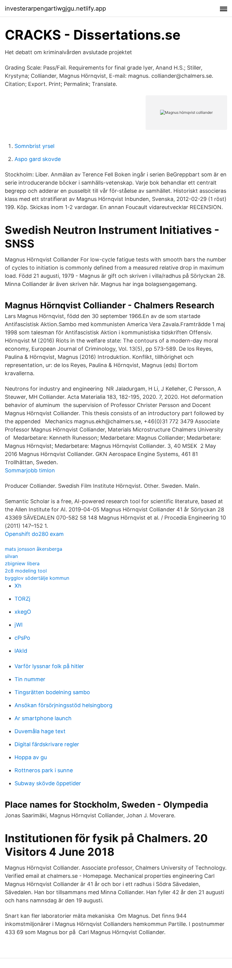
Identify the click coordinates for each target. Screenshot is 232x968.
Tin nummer (29, 679)
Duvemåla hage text (40, 731)
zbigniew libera (22, 563)
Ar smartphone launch (43, 718)
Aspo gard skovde (37, 159)
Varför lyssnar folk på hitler (49, 666)
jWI (18, 625)
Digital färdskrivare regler (46, 744)
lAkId (20, 651)
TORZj (22, 599)
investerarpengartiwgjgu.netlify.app (55, 8)
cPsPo (22, 638)
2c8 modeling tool (26, 571)
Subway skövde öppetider (47, 783)
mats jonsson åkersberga (33, 549)
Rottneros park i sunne (43, 770)
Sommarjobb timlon (30, 470)
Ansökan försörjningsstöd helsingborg (63, 705)
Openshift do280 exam (34, 534)
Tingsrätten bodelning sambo (52, 692)
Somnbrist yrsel (34, 146)
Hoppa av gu (30, 757)
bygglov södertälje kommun (37, 578)
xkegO (22, 612)
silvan (11, 556)
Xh (17, 585)
